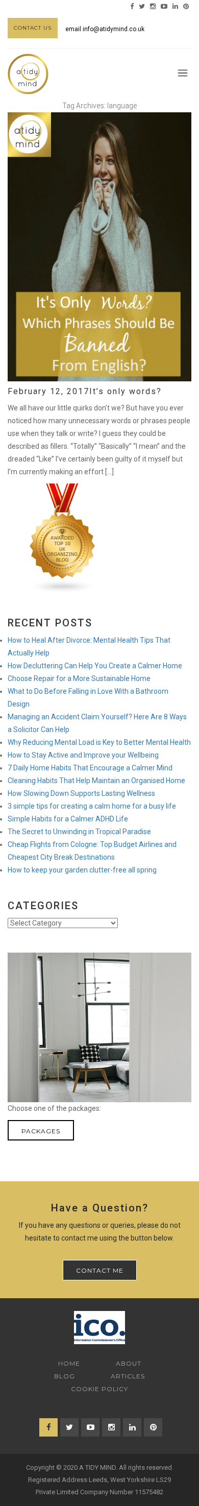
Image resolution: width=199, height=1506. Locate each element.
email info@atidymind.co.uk (104, 29)
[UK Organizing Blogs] (63, 537)
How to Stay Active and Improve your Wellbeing (83, 755)
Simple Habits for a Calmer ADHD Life (68, 819)
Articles (128, 1376)
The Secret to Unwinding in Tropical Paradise (79, 832)
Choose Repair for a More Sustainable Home (79, 678)
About (128, 1363)
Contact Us (33, 28)
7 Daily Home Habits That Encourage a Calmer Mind (90, 768)
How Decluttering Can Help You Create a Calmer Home (95, 666)
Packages (40, 1131)
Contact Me (99, 1270)
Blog (64, 1376)
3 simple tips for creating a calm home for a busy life (92, 806)
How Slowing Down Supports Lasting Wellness (81, 793)
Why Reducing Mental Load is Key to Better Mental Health (99, 742)
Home (69, 1363)
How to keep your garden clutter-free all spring (82, 870)
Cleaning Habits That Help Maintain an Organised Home (96, 780)
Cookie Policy (99, 1389)
